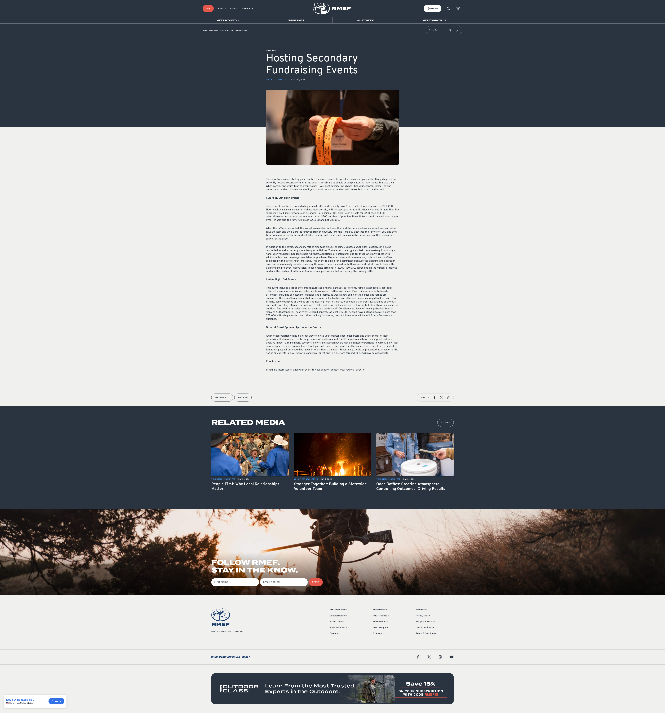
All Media (446, 423)
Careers (334, 633)
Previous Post (222, 397)
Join (208, 8)
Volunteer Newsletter (278, 80)
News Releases (381, 621)
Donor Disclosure (425, 627)
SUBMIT (315, 582)
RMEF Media (213, 30)
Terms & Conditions (426, 633)
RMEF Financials (381, 616)
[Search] (448, 8)
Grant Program (380, 627)
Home (205, 30)
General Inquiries (338, 616)
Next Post (243, 397)
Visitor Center (337, 621)
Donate (222, 8)
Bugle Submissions (339, 627)
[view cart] (457, 8)
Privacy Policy (423, 616)
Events (234, 8)
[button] (443, 30)
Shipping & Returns (425, 621)
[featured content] (332, 688)
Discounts (247, 8)
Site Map (377, 633)
